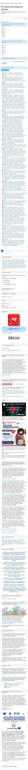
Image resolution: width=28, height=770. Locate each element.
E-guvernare (11, 331)
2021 (4, 36)
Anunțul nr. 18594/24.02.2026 (8, 533)
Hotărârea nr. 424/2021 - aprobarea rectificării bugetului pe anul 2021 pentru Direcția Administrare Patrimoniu (12, 74)
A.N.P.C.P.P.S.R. (5, 331)
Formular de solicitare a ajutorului (10, 455)
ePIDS (4, 457)
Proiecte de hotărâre (6, 266)
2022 (4, 34)
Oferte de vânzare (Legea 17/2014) (15, 261)
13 (4, 253)
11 (24, 250)
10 (21, 250)
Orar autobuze (6, 305)
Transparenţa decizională (7, 263)
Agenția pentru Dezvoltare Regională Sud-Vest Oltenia (13, 326)
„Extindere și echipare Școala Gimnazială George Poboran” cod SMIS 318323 (14, 572)
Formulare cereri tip (17, 263)
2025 (4, 28)
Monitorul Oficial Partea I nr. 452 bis (9, 598)
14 (7, 253)
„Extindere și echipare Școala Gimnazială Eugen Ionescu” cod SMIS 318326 (14, 575)
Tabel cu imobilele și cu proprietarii (9, 529)
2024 (4, 30)
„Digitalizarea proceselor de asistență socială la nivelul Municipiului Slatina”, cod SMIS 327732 (14, 582)
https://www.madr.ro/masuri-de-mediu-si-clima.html (15, 673)
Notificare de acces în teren (11, 686)
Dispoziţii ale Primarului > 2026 (8, 260)
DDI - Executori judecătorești (12, 267)
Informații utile (5, 387)
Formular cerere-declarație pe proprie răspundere (12, 396)
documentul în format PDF (7, 623)
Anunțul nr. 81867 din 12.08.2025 (9, 479)
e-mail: (3, 284)
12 (2, 253)
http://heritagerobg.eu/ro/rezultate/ (9, 758)
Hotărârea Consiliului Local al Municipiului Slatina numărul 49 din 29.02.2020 (14, 684)
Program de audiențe (7, 296)
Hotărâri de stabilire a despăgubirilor (9, 531)
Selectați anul (5, 70)
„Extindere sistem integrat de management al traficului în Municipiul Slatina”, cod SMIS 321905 (14, 585)
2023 (4, 32)
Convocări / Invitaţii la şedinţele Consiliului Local (12, 350)
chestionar (9, 655)
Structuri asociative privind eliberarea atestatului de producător (14, 262)
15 (10, 253)
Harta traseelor (6, 303)
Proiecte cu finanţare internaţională (18, 265)
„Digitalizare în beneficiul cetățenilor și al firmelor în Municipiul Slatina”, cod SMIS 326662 (14, 578)
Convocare (8, 687)
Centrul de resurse (6, 375)
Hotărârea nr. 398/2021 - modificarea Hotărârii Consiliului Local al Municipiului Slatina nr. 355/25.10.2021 (14, 226)
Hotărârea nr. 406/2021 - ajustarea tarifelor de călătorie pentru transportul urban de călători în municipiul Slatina (14, 190)
